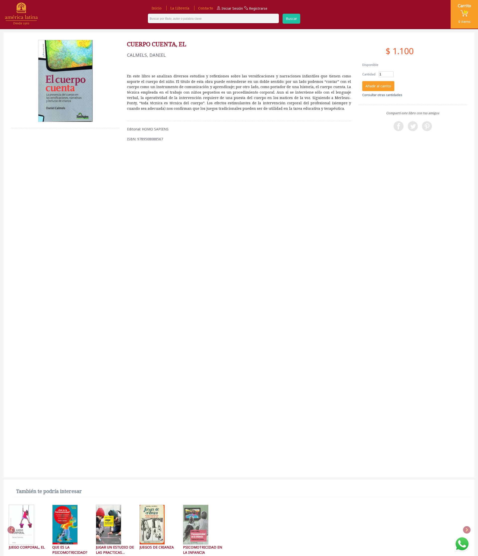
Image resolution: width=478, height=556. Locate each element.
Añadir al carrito (378, 86)
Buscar (291, 18)
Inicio (157, 8)
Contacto (205, 8)
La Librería (179, 8)
